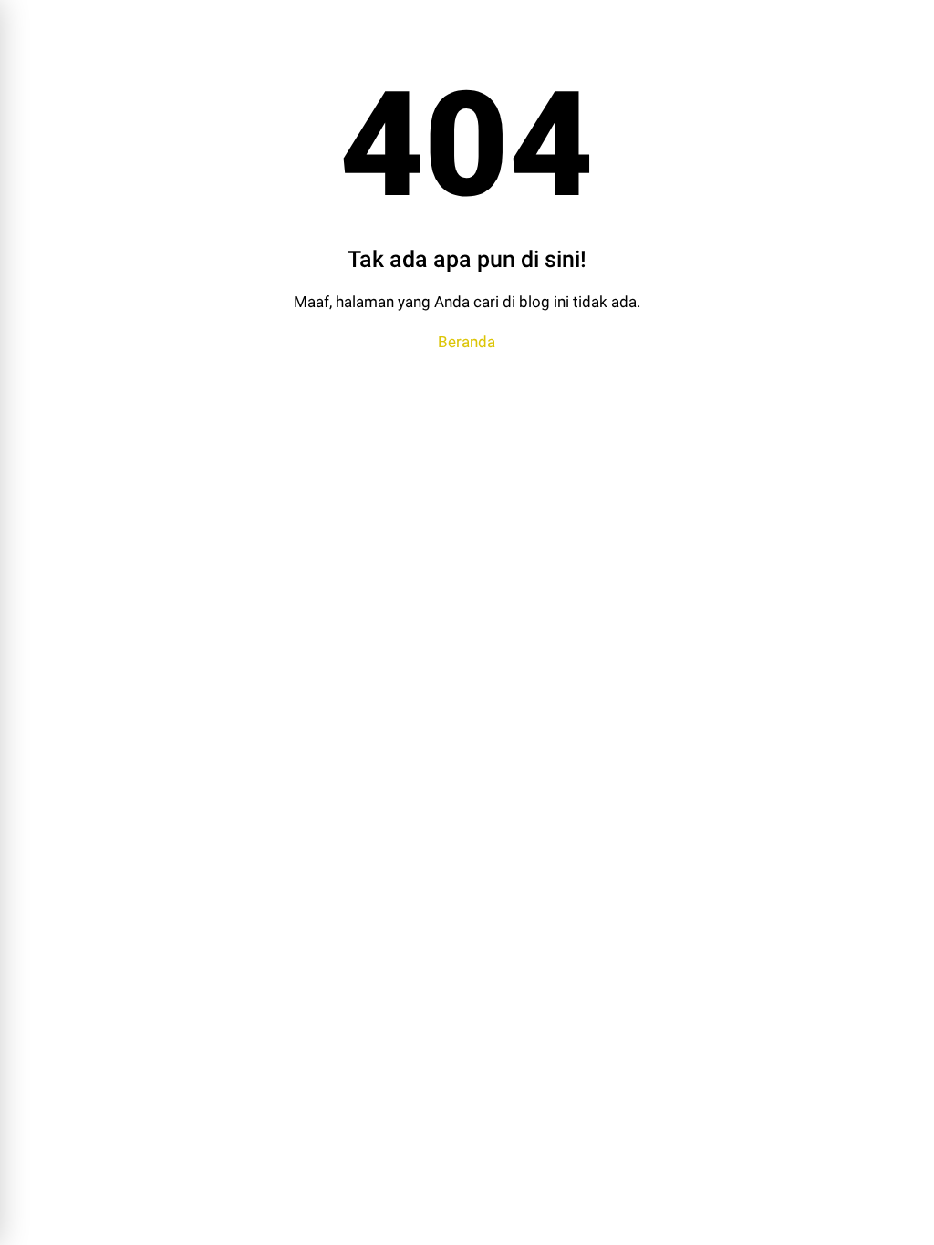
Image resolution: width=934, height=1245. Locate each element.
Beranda (466, 342)
